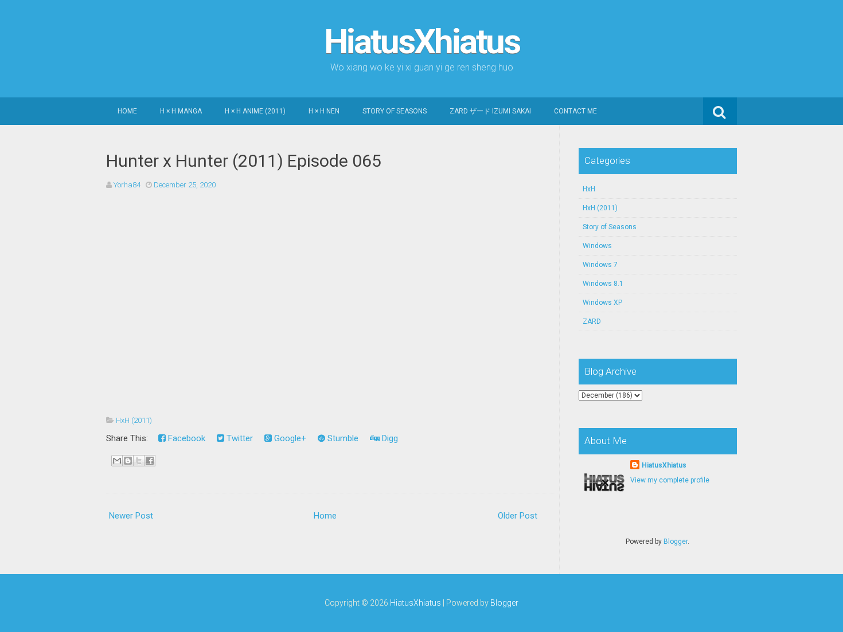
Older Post (517, 516)
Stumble (341, 438)
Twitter (238, 438)
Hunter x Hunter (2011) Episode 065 (243, 161)
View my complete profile (669, 480)
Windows (597, 246)
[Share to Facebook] (149, 460)
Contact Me (575, 111)
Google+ (289, 438)
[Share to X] (139, 460)
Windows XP (602, 303)
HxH (589, 189)
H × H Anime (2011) (255, 111)
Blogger (676, 541)
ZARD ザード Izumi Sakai (490, 111)
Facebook (185, 438)
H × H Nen (324, 111)
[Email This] (117, 460)
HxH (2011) (134, 420)
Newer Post (131, 516)
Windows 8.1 (603, 284)
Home (127, 111)
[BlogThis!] (128, 460)
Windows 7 (600, 265)
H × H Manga (181, 111)
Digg (389, 438)
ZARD (592, 321)
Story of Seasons (394, 111)
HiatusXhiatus (422, 41)
